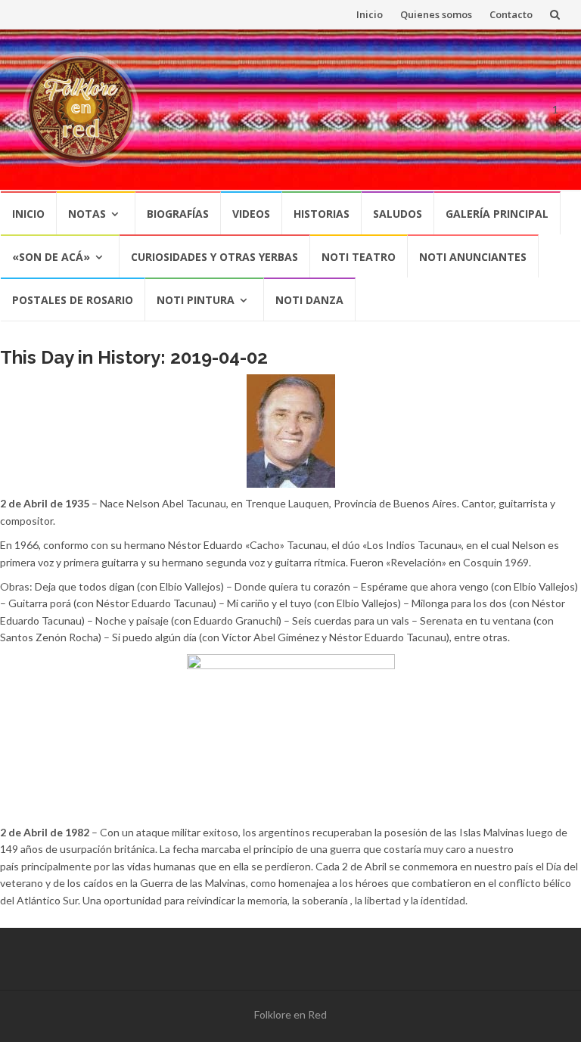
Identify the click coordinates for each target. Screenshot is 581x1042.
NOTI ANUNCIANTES (473, 257)
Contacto (511, 14)
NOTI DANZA (309, 300)
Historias (322, 213)
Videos (251, 213)
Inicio (369, 14)
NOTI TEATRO (359, 257)
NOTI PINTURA (196, 300)
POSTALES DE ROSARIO (72, 300)
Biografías (178, 213)
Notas (87, 213)
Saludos (397, 213)
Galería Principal (497, 213)
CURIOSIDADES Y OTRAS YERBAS (214, 257)
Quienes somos (436, 14)
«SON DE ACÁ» (51, 257)
